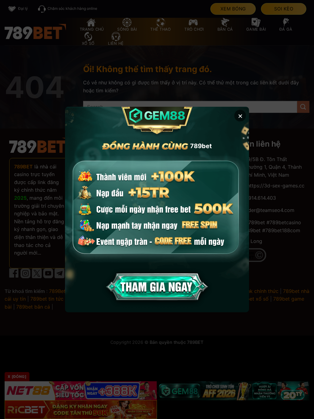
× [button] (240, 115)
